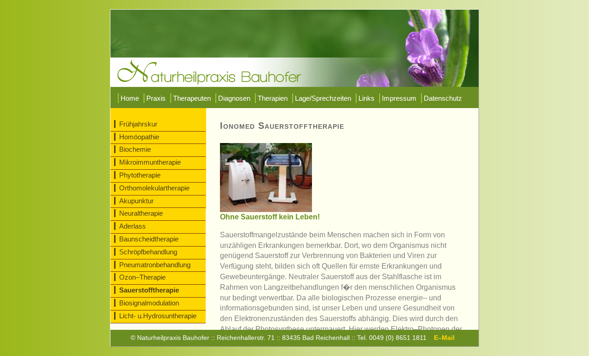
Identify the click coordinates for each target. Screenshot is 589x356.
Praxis (156, 98)
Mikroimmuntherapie (150, 162)
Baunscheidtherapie (149, 239)
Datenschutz (443, 98)
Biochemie (135, 149)
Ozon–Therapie (142, 277)
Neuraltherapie (141, 213)
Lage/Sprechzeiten (323, 98)
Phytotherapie (140, 175)
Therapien (273, 98)
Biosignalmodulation (149, 303)
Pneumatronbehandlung (155, 265)
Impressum (399, 98)
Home (130, 98)
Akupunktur (136, 201)
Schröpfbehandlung (148, 252)
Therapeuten (192, 98)
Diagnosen (234, 98)
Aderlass (132, 226)
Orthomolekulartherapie (154, 188)
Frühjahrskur (138, 124)
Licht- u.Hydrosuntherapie (157, 316)
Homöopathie (139, 137)
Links (366, 98)
